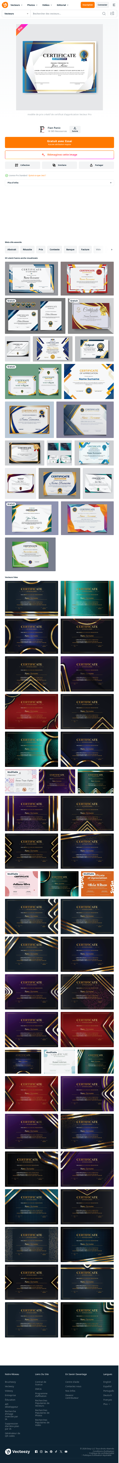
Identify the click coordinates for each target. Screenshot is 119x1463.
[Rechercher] (104, 13)
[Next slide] (107, 249)
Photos (31, 5)
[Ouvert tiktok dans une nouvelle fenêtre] (56, 1451)
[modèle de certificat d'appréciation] (85, 420)
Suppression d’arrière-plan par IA (12, 1426)
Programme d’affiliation (40, 1394)
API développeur (11, 1405)
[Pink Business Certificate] (20, 781)
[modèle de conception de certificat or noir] (24, 453)
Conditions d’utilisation (101, 1451)
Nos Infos (69, 1390)
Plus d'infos (13, 182)
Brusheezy (10, 1381)
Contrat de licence (39, 1383)
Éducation (10, 1399)
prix (41, 249)
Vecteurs (15, 5)
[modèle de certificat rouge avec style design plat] (87, 279)
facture (85, 249)
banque (70, 249)
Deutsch (105, 1395)
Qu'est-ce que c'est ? (37, 175)
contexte (55, 249)
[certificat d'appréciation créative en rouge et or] (91, 316)
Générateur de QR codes (11, 1434)
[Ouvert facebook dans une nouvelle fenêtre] (36, 1451)
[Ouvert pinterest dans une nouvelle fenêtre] (51, 1451)
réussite (27, 249)
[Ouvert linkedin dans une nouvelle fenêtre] (46, 1451)
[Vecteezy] (5, 5)
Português (106, 1390)
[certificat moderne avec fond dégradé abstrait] (89, 381)
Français (105, 1399)
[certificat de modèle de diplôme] (59, 483)
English (105, 1381)
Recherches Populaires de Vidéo (41, 1422)
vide (98, 249)
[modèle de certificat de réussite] (87, 518)
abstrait (11, 249)
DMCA (37, 1388)
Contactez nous (72, 1386)
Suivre (75, 131)
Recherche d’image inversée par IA (11, 1415)
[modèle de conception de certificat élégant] (94, 453)
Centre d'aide (70, 1381)
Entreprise (10, 1395)
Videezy (9, 1390)
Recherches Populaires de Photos (41, 1413)
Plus (103, 1404)
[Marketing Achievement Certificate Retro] (97, 883)
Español (105, 1386)
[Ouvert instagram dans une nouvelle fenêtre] (41, 1451)
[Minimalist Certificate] (59, 1062)
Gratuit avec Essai (59, 142)
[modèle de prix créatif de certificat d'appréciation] (17, 349)
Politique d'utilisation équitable (94, 1455)
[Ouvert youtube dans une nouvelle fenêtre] (66, 1451)
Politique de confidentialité (99, 1453)
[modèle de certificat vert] (30, 554)
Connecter (102, 5)
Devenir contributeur (70, 1396)
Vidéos (45, 5)
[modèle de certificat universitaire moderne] (29, 420)
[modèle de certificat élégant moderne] (31, 279)
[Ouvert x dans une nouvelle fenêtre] (61, 1451)
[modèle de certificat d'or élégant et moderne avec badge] (33, 381)
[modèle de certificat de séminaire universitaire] (53, 349)
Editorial (61, 5)
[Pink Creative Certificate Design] (21, 883)
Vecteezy (9, 1386)
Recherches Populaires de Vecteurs (41, 1403)
